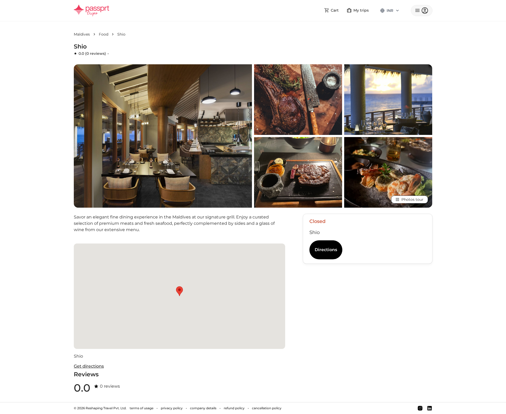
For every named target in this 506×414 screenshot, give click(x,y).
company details (203, 408)
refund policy (234, 408)
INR (390, 10)
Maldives (82, 34)
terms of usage (141, 408)
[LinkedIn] (429, 408)
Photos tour (412, 199)
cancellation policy (266, 408)
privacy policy (172, 408)
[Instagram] (420, 408)
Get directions (89, 366)
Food (103, 34)
